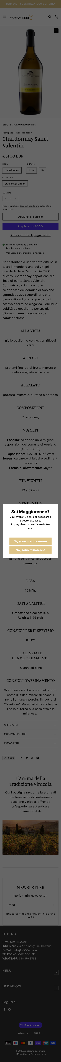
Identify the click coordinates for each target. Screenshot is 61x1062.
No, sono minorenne (31, 550)
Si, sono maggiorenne (30, 541)
